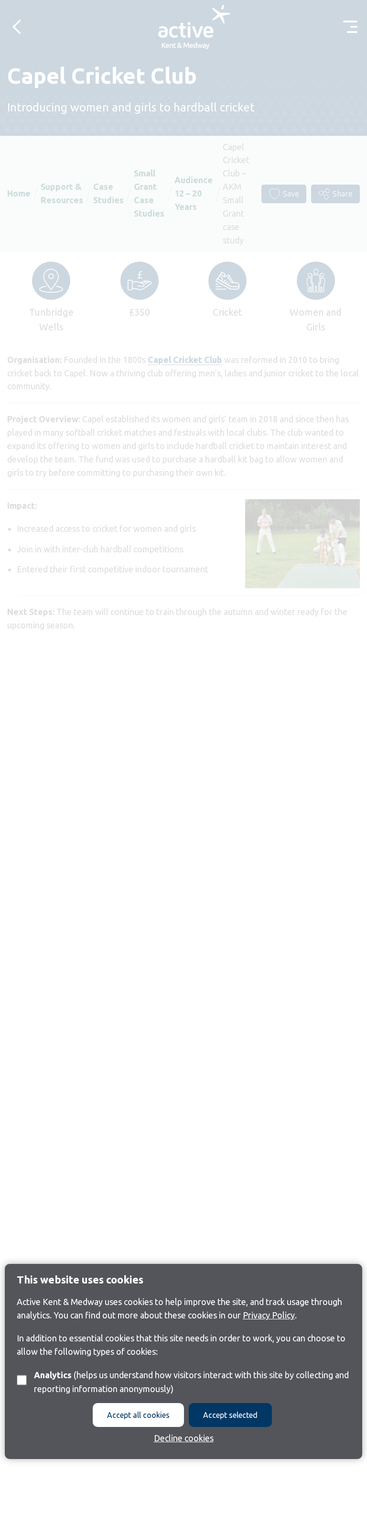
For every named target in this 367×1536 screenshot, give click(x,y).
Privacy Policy (269, 1315)
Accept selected (230, 1415)
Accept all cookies (138, 1415)
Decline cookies (184, 1438)
